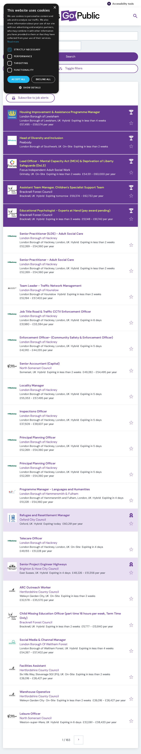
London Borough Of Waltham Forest (43, 644)
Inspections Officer (33, 411)
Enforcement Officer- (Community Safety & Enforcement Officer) (66, 337)
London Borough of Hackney (38, 238)
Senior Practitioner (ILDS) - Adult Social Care (51, 234)
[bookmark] (131, 123)
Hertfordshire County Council (39, 592)
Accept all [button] (18, 79)
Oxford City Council (33, 520)
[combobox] (70, 35)
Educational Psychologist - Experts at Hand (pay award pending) (65, 210)
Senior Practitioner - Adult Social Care (47, 260)
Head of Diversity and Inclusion (41, 138)
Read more (13, 41)
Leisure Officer (30, 714)
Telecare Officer (31, 538)
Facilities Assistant (33, 666)
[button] (31, 87)
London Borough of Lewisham (39, 116)
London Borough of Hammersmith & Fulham (49, 494)
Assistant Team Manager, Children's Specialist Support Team (62, 187)
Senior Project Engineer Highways (43, 564)
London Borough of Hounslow (39, 290)
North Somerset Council (36, 368)
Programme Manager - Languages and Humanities (55, 489)
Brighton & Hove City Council (39, 569)
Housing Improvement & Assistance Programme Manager (60, 112)
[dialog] (31, 48)
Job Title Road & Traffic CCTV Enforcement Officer (55, 312)
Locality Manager (32, 385)
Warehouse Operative (35, 692)
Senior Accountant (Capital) (39, 364)
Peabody (26, 142)
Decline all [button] (43, 79)
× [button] (54, 7)
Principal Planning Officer (37, 437)
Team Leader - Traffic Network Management (51, 286)
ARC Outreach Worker (35, 587)
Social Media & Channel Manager (43, 640)
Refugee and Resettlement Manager (45, 515)
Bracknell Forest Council (36, 192)
